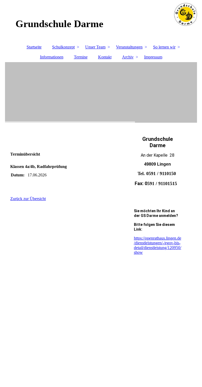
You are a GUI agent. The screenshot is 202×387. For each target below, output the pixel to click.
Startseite (34, 47)
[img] (101, 92)
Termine (81, 57)
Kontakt (105, 57)
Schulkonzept (63, 47)
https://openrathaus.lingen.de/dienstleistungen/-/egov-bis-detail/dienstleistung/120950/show (157, 245)
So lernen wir (164, 47)
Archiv (128, 57)
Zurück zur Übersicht (28, 198)
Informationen (51, 57)
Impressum (153, 57)
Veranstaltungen (129, 47)
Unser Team (95, 47)
